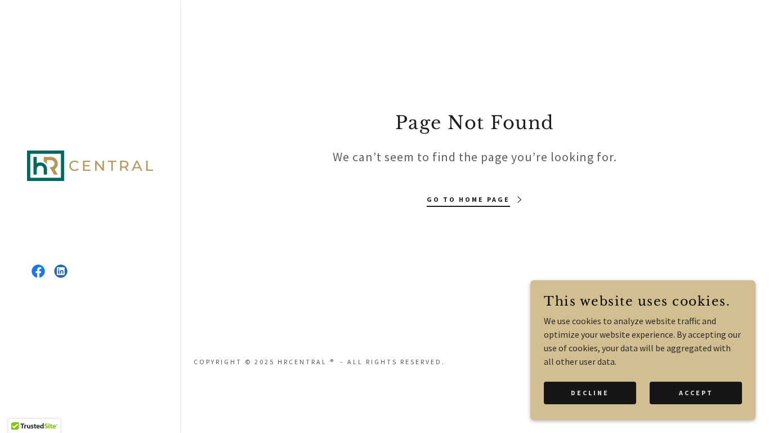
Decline (590, 392)
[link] (90, 164)
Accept (696, 392)
